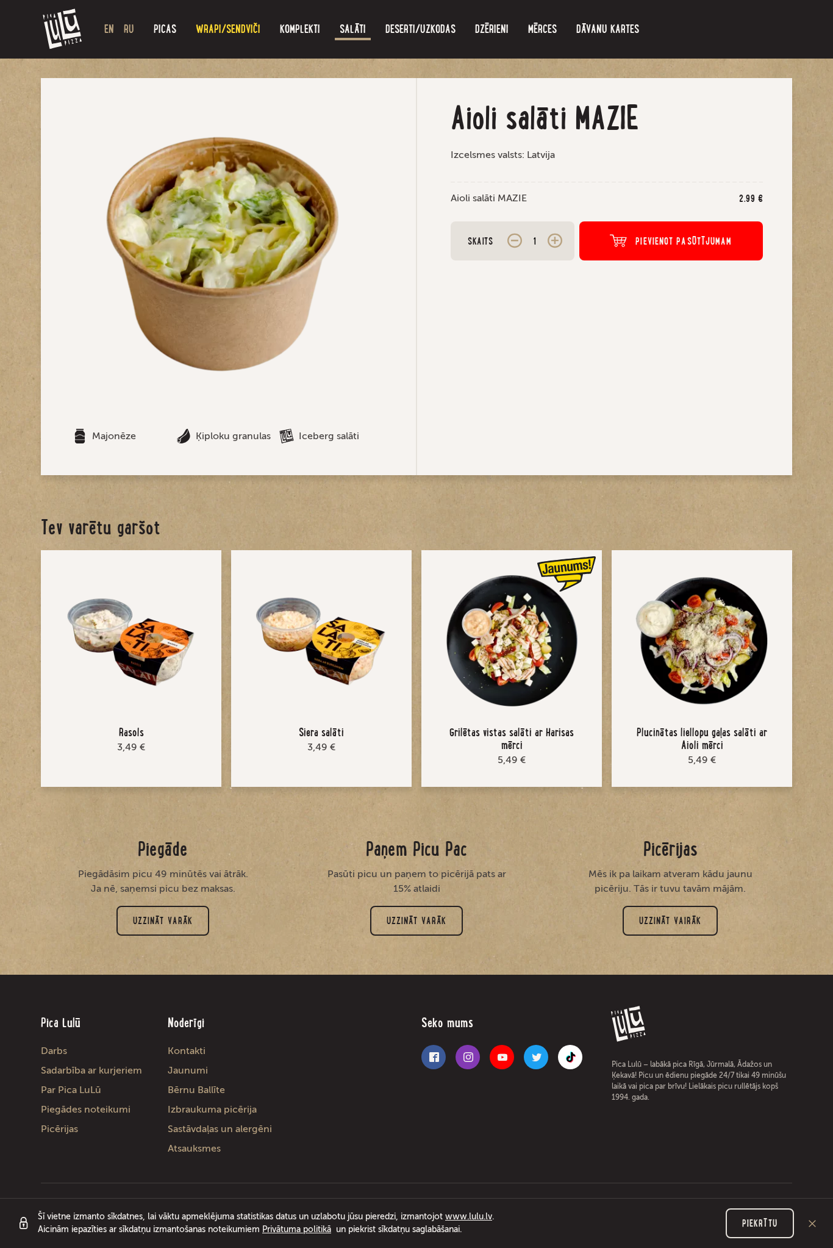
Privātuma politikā (296, 1229)
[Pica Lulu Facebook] (433, 1057)
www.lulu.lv (468, 1216)
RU (129, 29)
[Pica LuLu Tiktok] (570, 1057)
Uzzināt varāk (163, 920)
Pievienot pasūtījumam (683, 241)
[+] (555, 240)
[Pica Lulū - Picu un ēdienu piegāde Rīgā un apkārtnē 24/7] (63, 29)
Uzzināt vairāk (670, 920)
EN (109, 29)
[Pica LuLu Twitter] (536, 1057)
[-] (514, 240)
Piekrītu (760, 1223)
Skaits (480, 241)
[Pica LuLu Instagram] (468, 1057)
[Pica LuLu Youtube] (502, 1057)
